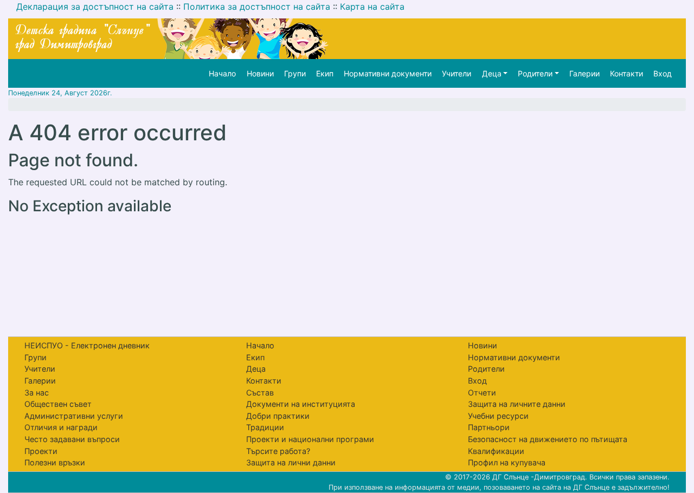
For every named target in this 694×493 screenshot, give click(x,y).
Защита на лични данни (291, 462)
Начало (222, 73)
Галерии (584, 73)
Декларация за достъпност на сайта (95, 6)
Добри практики (278, 415)
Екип (324, 73)
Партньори (489, 427)
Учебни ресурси (498, 415)
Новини (260, 73)
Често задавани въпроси (72, 439)
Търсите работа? (278, 451)
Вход (662, 73)
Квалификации (496, 451)
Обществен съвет (58, 403)
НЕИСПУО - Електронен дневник (87, 345)
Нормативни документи (388, 73)
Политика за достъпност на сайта (256, 6)
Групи (295, 73)
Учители (456, 73)
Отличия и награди (61, 427)
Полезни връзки (54, 462)
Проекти (40, 451)
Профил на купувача (506, 462)
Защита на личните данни (517, 403)
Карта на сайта (372, 6)
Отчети (482, 392)
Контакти (626, 73)
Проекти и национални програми (310, 439)
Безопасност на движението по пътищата (547, 439)
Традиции (265, 427)
